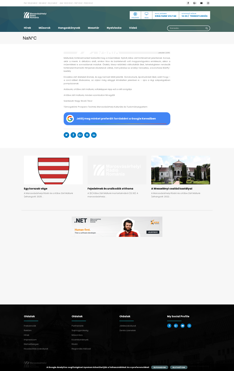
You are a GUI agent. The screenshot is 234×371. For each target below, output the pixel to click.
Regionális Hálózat (81, 348)
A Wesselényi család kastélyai (171, 188)
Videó (133, 28)
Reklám (28, 330)
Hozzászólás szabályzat (36, 348)
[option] (117, 227)
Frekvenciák (30, 325)
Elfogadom (160, 367)
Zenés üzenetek (127, 330)
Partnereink (77, 325)
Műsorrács (77, 335)
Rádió (75, 344)
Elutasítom (179, 367)
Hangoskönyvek (69, 28)
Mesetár (93, 28)
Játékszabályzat (127, 325)
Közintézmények (80, 339)
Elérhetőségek (31, 344)
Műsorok (44, 28)
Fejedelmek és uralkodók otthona (110, 188)
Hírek (27, 28)
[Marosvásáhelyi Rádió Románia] (53, 15)
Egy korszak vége (35, 188)
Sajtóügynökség (80, 330)
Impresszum (30, 339)
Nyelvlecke (114, 28)
